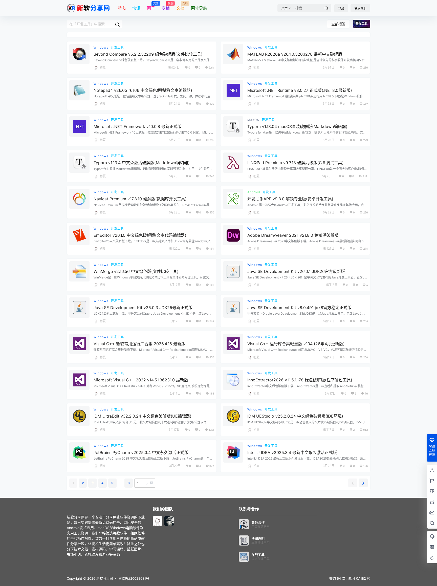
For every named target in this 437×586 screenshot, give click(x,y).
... (120, 483)
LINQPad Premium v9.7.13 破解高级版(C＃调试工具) (295, 162)
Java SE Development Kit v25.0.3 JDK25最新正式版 (143, 307)
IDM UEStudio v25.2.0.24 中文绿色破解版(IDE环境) (295, 416)
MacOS (253, 120)
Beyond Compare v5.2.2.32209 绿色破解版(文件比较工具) (148, 54)
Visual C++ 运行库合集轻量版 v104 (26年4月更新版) (296, 343)
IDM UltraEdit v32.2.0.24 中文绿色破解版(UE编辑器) (142, 416)
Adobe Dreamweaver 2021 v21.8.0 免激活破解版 (293, 235)
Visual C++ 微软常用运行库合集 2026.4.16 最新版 (139, 343)
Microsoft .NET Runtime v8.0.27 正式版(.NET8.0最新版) (299, 90)
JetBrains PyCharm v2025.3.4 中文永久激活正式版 (141, 452)
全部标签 (338, 24)
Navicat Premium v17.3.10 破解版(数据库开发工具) (140, 198)
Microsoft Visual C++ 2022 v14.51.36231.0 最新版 (141, 379)
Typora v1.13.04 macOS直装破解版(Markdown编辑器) (297, 126)
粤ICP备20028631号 (134, 578)
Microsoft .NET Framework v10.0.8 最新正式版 (138, 126)
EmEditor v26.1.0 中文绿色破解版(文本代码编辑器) (140, 235)
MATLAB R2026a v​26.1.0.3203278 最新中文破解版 (294, 54)
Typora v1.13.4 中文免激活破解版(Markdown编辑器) (142, 162)
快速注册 (360, 8)
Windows (101, 47)
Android (253, 192)
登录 (341, 8)
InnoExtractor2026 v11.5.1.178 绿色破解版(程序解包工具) (299, 379)
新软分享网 (104, 578)
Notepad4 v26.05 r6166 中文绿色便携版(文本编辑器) (143, 90)
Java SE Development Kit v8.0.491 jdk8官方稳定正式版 (299, 307)
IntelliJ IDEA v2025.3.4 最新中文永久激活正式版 (292, 452)
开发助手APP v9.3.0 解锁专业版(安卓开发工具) (290, 198)
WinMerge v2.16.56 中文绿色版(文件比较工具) (136, 271)
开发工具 (117, 47)
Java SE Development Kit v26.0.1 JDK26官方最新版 (296, 271)
